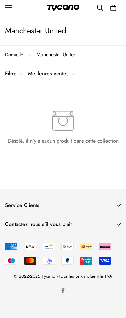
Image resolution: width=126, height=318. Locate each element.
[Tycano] (63, 8)
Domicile (14, 54)
